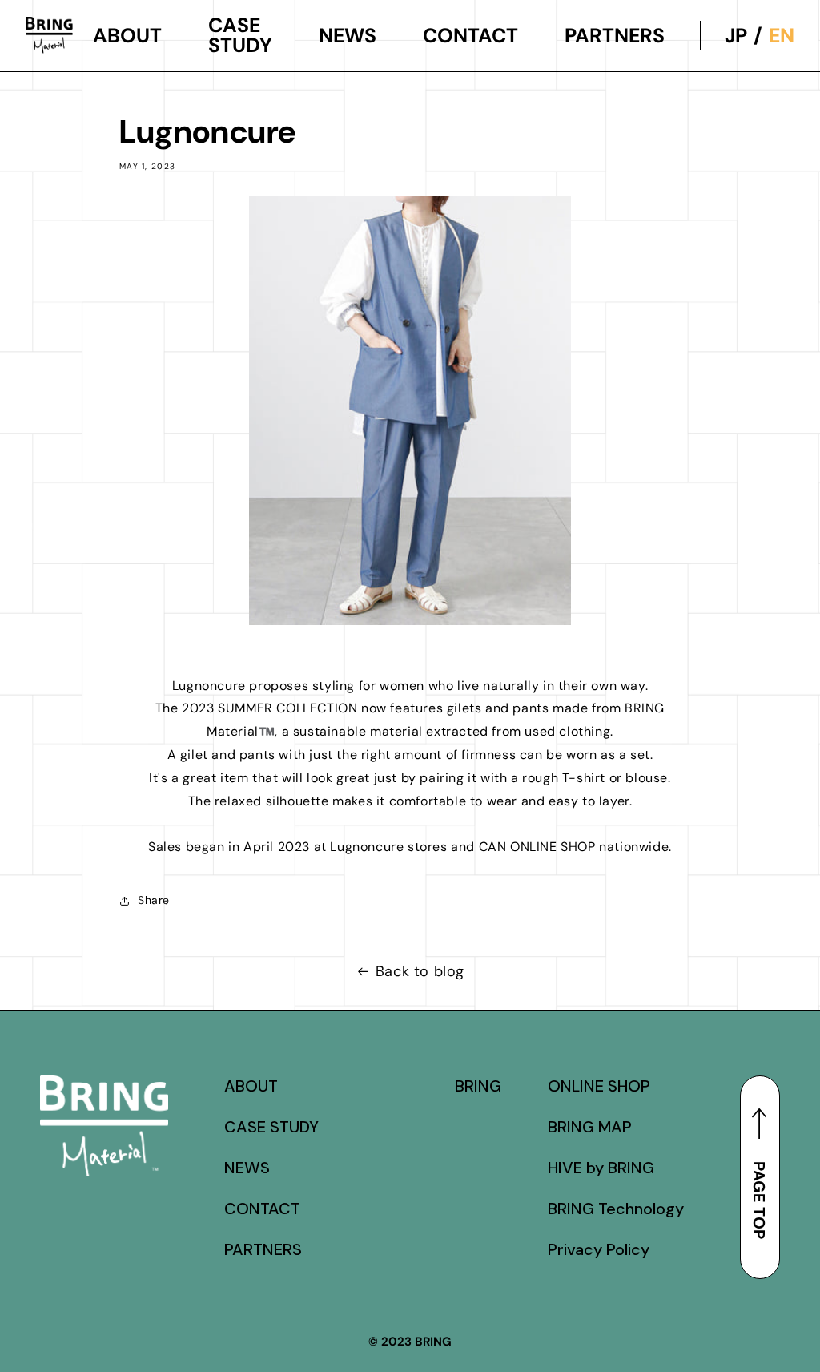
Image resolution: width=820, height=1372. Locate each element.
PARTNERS (615, 35)
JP (736, 35)
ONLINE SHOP (599, 1085)
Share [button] (154, 900)
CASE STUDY (240, 36)
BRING (478, 1085)
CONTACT (470, 35)
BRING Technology (616, 1208)
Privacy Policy (598, 1249)
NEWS (347, 35)
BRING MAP (590, 1126)
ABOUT (127, 35)
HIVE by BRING (601, 1167)
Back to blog (420, 971)
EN (781, 35)
